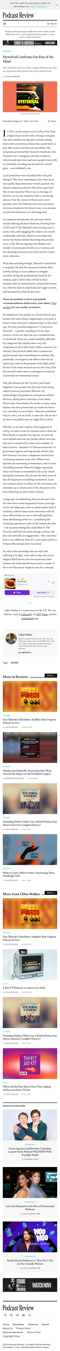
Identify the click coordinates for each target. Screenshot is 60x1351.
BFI (39, 614)
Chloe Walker (13, 76)
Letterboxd (27, 618)
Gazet (46, 1347)
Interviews (30, 1202)
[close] (56, 5)
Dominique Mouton (14, 778)
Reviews (7, 51)
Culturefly (26, 614)
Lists (5, 983)
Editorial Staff (31, 1159)
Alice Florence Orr (31, 1213)
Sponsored (30, 1144)
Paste (44, 614)
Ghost (38, 1347)
